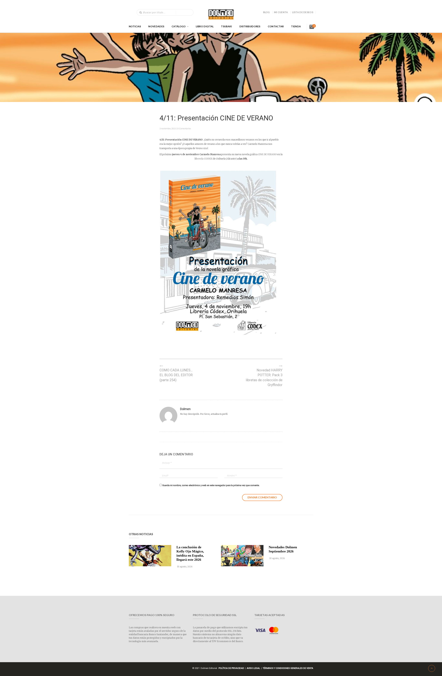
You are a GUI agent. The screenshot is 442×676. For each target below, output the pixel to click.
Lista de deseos (302, 12)
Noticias (135, 26)
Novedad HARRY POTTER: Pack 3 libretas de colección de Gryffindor (264, 377)
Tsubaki (226, 26)
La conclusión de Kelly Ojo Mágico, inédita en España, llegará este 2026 (190, 553)
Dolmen (185, 409)
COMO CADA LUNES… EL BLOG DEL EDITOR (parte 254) (176, 375)
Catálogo (179, 26)
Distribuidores (249, 26)
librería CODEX (203, 158)
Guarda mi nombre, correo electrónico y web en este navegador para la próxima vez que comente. (211, 485)
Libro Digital (205, 26)
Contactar (276, 26)
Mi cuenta (281, 12)
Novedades (156, 26)
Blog (266, 12)
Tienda (296, 26)
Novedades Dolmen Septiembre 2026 (283, 549)
